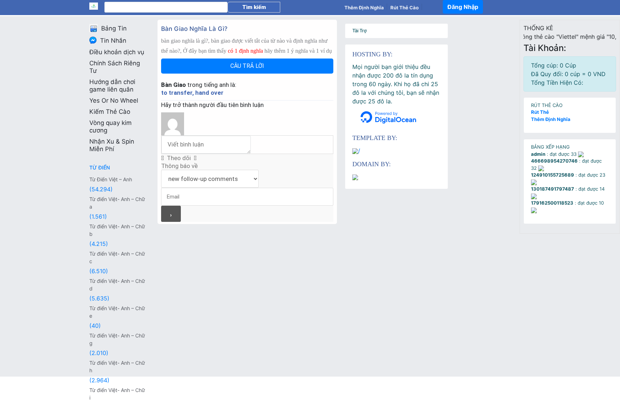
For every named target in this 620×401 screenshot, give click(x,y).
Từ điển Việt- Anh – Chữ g (117, 339)
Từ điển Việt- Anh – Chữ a (117, 203)
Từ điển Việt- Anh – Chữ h (117, 366)
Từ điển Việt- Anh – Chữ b (117, 230)
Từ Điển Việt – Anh (110, 179)
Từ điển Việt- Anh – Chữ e (117, 312)
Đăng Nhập (462, 6)
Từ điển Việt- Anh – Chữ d (117, 285)
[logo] (96, 6)
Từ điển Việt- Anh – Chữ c (117, 257)
